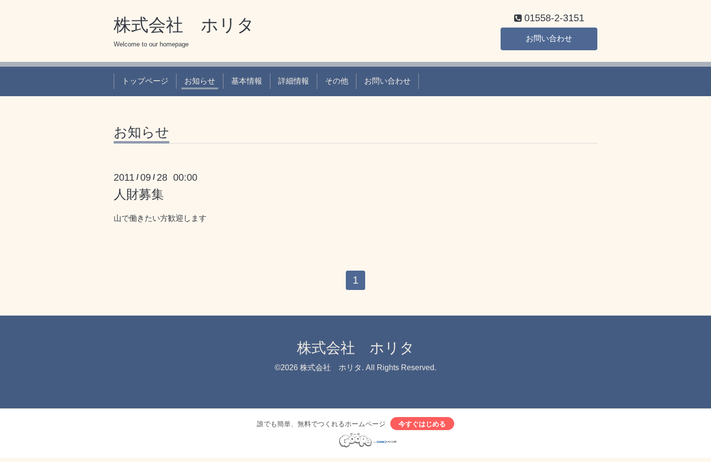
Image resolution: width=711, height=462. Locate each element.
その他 (336, 81)
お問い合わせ (549, 38)
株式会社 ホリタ (184, 25)
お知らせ (199, 81)
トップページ (145, 81)
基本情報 (246, 81)
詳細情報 (293, 81)
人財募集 (139, 194)
